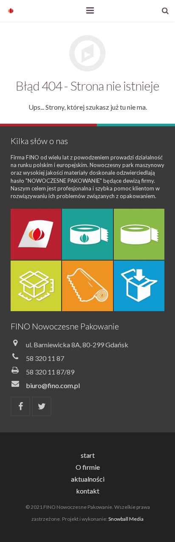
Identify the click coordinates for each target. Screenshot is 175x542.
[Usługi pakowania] (139, 286)
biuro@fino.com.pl (53, 385)
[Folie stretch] (87, 286)
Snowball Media (126, 519)
